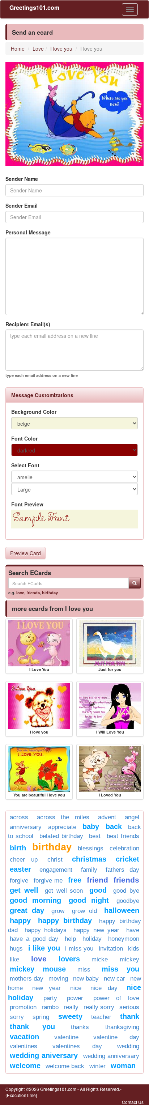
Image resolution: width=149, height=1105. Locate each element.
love (20, 592)
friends (33, 592)
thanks (80, 1027)
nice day (104, 988)
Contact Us (133, 1102)
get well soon (64, 890)
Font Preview (27, 504)
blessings (90, 848)
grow (57, 911)
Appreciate (62, 827)
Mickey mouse (38, 969)
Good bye (126, 890)
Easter (20, 869)
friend (97, 880)
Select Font (25, 465)
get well (24, 890)
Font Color (24, 438)
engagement (55, 869)
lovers (69, 959)
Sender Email (21, 205)
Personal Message (28, 232)
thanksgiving (122, 1027)
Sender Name (21, 178)
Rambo (50, 1007)
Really (71, 1007)
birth (18, 848)
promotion (23, 1007)
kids (133, 948)
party (50, 998)
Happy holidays (46, 930)
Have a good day (34, 938)
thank (129, 1016)
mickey (129, 959)
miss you (120, 969)
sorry (17, 1016)
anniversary (26, 827)
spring (41, 1016)
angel (132, 817)
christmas (89, 859)
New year (46, 988)
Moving (58, 978)
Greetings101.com (34, 7)
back (114, 826)
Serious (129, 1007)
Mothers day (26, 978)
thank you (32, 1026)
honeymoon (123, 938)
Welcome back (65, 1066)
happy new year (96, 930)
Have (132, 930)
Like (14, 959)
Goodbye (127, 900)
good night (89, 900)
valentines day (77, 1046)
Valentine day (116, 1037)
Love (38, 48)
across (19, 817)
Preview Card (25, 553)
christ (55, 859)
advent (107, 817)
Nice (75, 988)
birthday (50, 592)
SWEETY (70, 1016)
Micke (99, 959)
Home (18, 48)
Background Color (33, 411)
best (95, 836)
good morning (35, 900)
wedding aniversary (44, 1055)
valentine (66, 1037)
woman (123, 1066)
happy (20, 921)
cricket (127, 859)
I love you (61, 48)
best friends (123, 836)
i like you (44, 948)
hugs (16, 948)
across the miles (63, 817)
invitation (111, 948)
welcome (25, 1066)
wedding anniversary (111, 1056)
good (98, 890)
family (89, 869)
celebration (124, 848)
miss (83, 969)
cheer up (24, 859)
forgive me (48, 880)
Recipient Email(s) (27, 324)
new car (114, 978)
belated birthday (61, 836)
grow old (84, 911)
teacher (101, 1016)
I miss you (79, 948)
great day (27, 910)
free (74, 880)
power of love (116, 998)
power (75, 998)
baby (90, 826)
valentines (23, 1046)
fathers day (122, 869)
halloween (121, 910)
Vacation (24, 1037)
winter (97, 1066)
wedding (128, 1046)
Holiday (92, 938)
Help (70, 938)
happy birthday (65, 921)
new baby (86, 978)
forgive (19, 880)
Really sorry (99, 1007)
